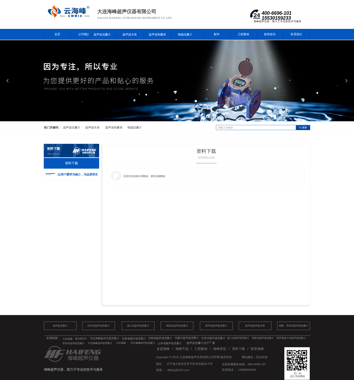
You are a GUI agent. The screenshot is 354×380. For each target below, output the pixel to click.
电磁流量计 (185, 34)
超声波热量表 (157, 34)
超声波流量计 (102, 34)
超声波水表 (130, 34)
